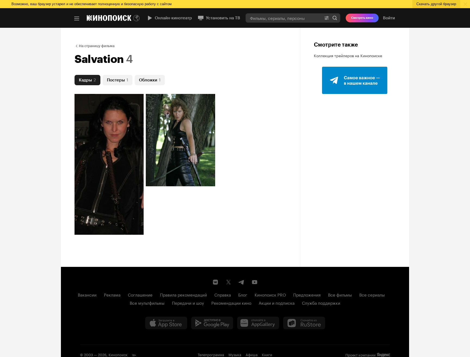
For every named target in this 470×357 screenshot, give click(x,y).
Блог (242, 294)
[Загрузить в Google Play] (212, 323)
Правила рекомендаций (183, 294)
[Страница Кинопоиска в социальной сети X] (228, 282)
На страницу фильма (97, 46)
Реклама (112, 294)
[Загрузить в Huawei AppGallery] (258, 323)
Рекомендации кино (231, 302)
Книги (267, 354)
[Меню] (76, 18)
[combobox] (283, 17)
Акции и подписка (277, 302)
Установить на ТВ (223, 18)
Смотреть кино (362, 18)
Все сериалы (372, 294)
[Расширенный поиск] (327, 17)
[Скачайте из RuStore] (304, 323)
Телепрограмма (211, 354)
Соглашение (140, 294)
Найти (335, 17)
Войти (389, 18)
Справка (222, 294)
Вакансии (87, 294)
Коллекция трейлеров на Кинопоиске (348, 55)
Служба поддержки (321, 302)
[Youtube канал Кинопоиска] (254, 282)
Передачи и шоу (188, 302)
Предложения (307, 294)
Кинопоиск (118, 354)
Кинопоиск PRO (270, 294)
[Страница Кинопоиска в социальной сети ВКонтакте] (215, 282)
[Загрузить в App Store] (166, 323)
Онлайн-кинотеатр (173, 18)
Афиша (252, 354)
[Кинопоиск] (109, 18)
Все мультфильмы (147, 302)
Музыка (234, 354)
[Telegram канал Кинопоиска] (241, 282)
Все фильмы (340, 294)
